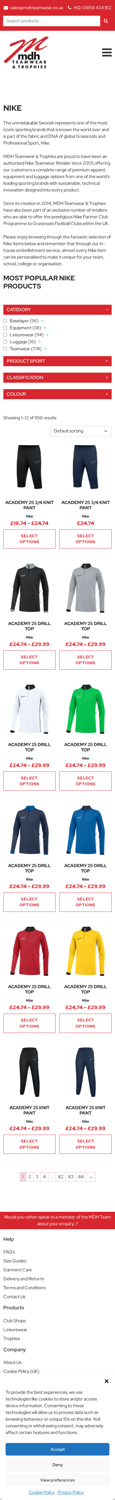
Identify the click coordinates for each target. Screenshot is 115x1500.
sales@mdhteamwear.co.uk (36, 8)
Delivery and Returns (23, 1279)
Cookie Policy (42, 1492)
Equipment (25, 328)
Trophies (11, 1339)
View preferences (57, 1480)
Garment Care (17, 1270)
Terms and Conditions (24, 1288)
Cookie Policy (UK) (21, 1371)
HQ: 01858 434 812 (92, 8)
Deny (57, 1465)
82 (60, 1177)
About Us (12, 1362)
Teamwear (26, 349)
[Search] (106, 21)
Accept (58, 1449)
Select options (29, 538)
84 (81, 1177)
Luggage (23, 342)
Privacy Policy (71, 1492)
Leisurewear (27, 335)
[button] (106, 1380)
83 (70, 1177)
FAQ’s (9, 1252)
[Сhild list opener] (42, 321)
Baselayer (24, 321)
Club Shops (14, 1321)
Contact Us (14, 1297)
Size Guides (14, 1261)
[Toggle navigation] (107, 52)
